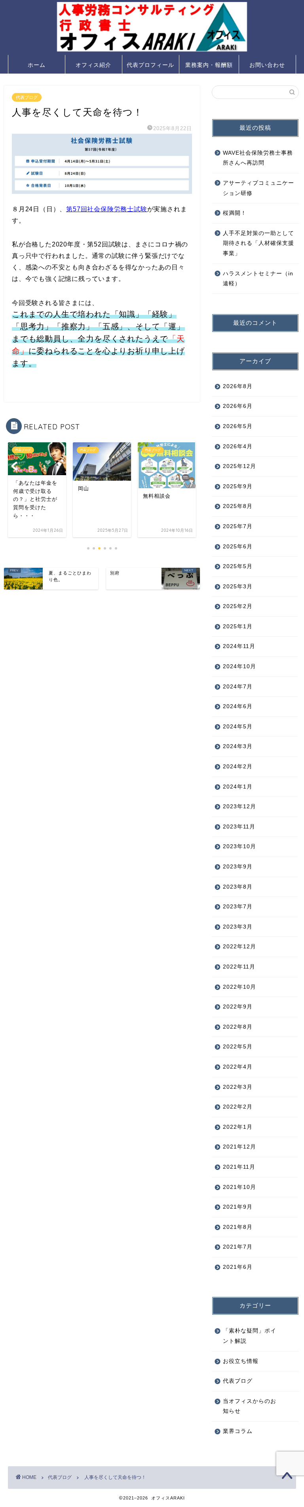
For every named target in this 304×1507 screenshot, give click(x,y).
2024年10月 (239, 666)
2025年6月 (238, 547)
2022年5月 (238, 1047)
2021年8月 (238, 1227)
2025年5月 (238, 566)
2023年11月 (239, 827)
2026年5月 (238, 426)
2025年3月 (238, 587)
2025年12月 (239, 466)
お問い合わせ (267, 64)
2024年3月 (238, 746)
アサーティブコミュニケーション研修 (258, 188)
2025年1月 (238, 626)
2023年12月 (239, 806)
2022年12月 (239, 947)
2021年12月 (239, 1147)
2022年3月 (238, 1087)
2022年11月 (239, 967)
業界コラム (238, 1431)
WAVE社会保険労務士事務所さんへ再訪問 (258, 158)
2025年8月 (238, 506)
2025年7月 (238, 526)
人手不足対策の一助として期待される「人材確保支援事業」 (258, 243)
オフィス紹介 (93, 64)
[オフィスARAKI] (152, 51)
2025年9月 (238, 486)
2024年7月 (238, 687)
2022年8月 (238, 1027)
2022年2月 (238, 1107)
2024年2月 (238, 767)
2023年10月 (239, 846)
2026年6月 (238, 406)
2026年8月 (238, 386)
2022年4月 (238, 1067)
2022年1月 (238, 1127)
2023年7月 (238, 907)
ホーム (37, 64)
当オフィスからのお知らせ (249, 1406)
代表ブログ (27, 97)
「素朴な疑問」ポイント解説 (249, 1336)
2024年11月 (239, 646)
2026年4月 (238, 446)
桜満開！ (235, 213)
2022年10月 (239, 987)
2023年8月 (238, 887)
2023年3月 (238, 927)
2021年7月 (238, 1247)
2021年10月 (239, 1187)
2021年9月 (238, 1207)
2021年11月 (239, 1167)
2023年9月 (238, 867)
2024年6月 (238, 706)
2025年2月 (238, 606)
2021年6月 (238, 1267)
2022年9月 (238, 1007)
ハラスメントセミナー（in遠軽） (258, 279)
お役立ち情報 (240, 1361)
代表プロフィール (150, 64)
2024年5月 (238, 727)
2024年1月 (238, 787)
